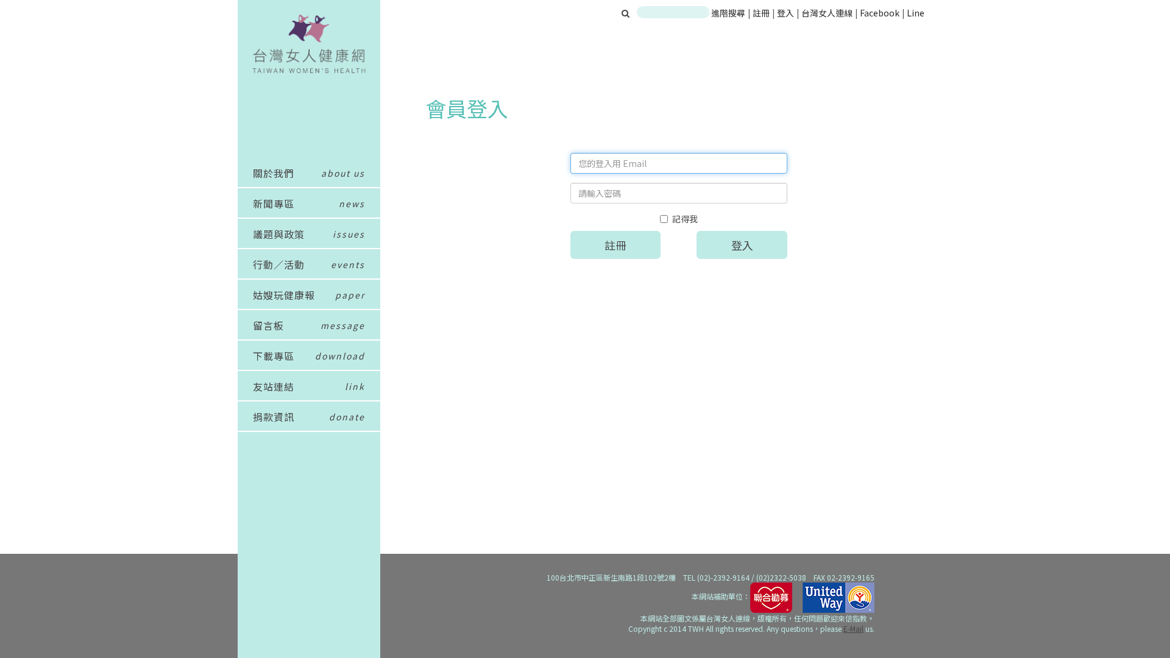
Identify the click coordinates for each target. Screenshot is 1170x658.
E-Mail (853, 628)
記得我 (685, 219)
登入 (786, 13)
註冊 (762, 13)
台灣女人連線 (827, 13)
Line (915, 13)
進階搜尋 (728, 13)
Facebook (879, 13)
